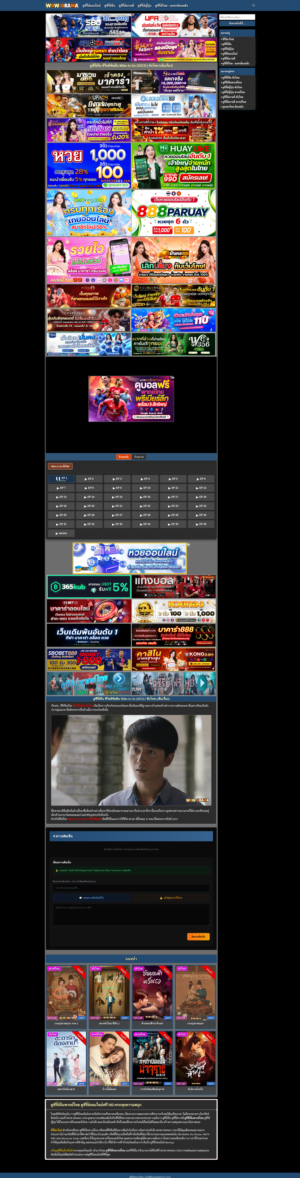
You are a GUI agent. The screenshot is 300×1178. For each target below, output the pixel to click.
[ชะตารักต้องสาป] (66, 1058)
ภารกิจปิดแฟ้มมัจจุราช (152, 1089)
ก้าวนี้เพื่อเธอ (109, 1089)
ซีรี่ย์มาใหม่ (228, 39)
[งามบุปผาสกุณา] (195, 992)
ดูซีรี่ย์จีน (109, 5)
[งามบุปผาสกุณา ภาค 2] (66, 992)
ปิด (172, 377)
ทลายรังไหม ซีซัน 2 (109, 1023)
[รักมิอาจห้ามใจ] (195, 1058)
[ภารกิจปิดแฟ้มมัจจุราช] (152, 1058)
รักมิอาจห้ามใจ (195, 1089)
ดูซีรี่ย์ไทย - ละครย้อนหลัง (235, 63)
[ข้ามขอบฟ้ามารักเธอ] (152, 992)
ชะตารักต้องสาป (66, 1089)
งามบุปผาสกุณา (195, 1023)
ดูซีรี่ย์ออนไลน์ (92, 5)
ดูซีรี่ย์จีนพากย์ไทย (89, 1130)
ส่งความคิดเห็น (198, 936)
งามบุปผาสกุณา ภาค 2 (66, 1023)
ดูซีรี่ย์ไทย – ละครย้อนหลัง (171, 5)
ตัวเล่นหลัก (124, 456)
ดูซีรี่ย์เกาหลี (126, 5)
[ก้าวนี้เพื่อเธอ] (109, 1058)
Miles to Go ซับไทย (60, 466)
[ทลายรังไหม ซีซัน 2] (109, 992)
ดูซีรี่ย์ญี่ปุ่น (144, 5)
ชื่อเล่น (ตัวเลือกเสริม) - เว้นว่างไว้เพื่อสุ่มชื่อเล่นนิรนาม (74, 881)
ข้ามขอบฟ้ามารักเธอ (152, 1023)
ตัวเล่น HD (139, 456)
